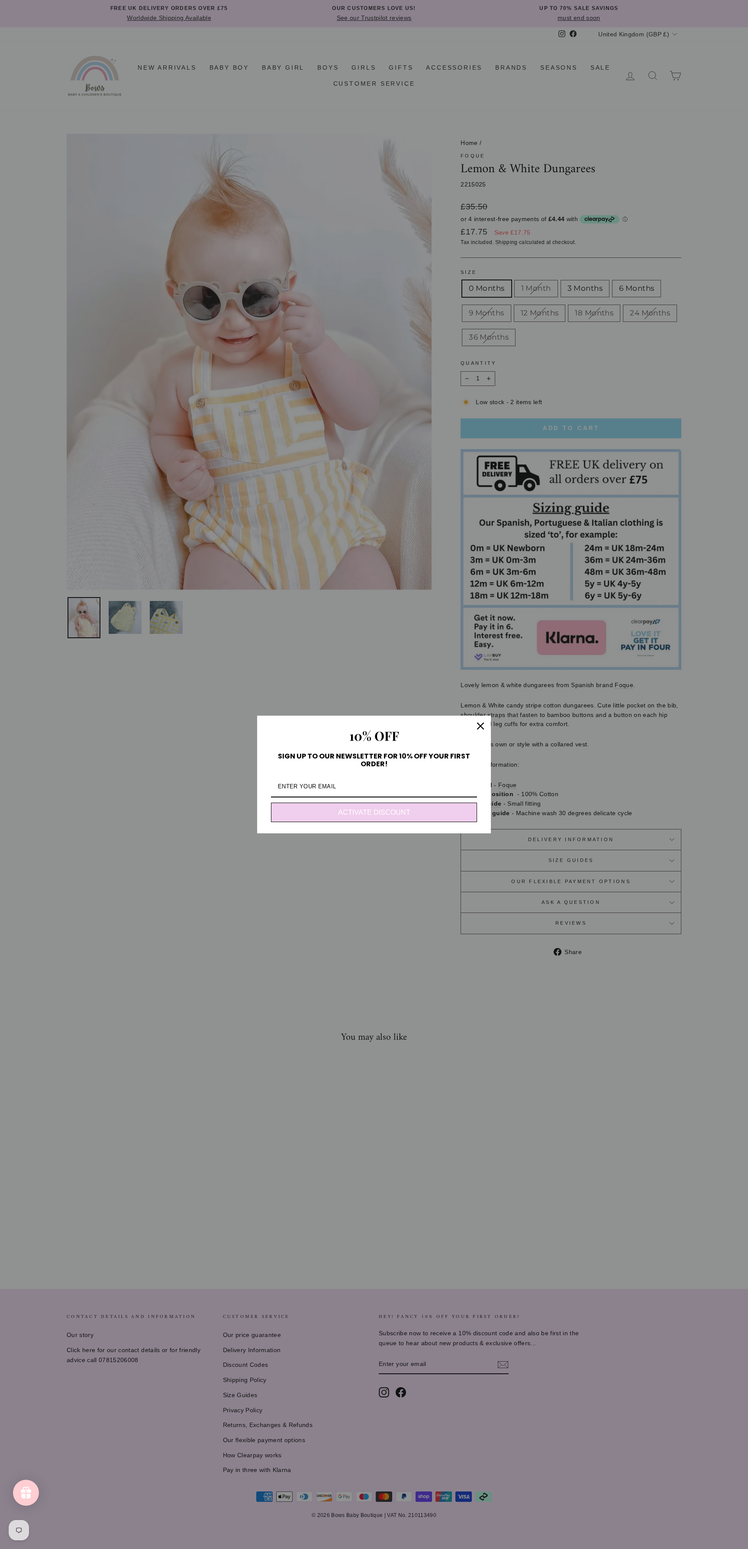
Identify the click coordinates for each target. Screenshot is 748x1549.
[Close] (480, 726)
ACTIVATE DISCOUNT (374, 812)
